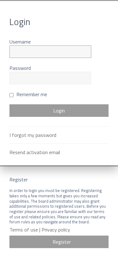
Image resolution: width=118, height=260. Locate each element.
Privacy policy (56, 229)
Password (20, 68)
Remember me (31, 94)
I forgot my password (32, 135)
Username (20, 41)
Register (62, 242)
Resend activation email (34, 152)
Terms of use (23, 229)
